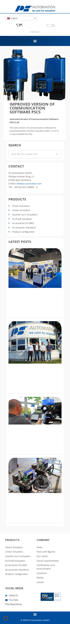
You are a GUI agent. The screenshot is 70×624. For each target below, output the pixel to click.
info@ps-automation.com (29, 183)
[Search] (57, 154)
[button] (35, 41)
